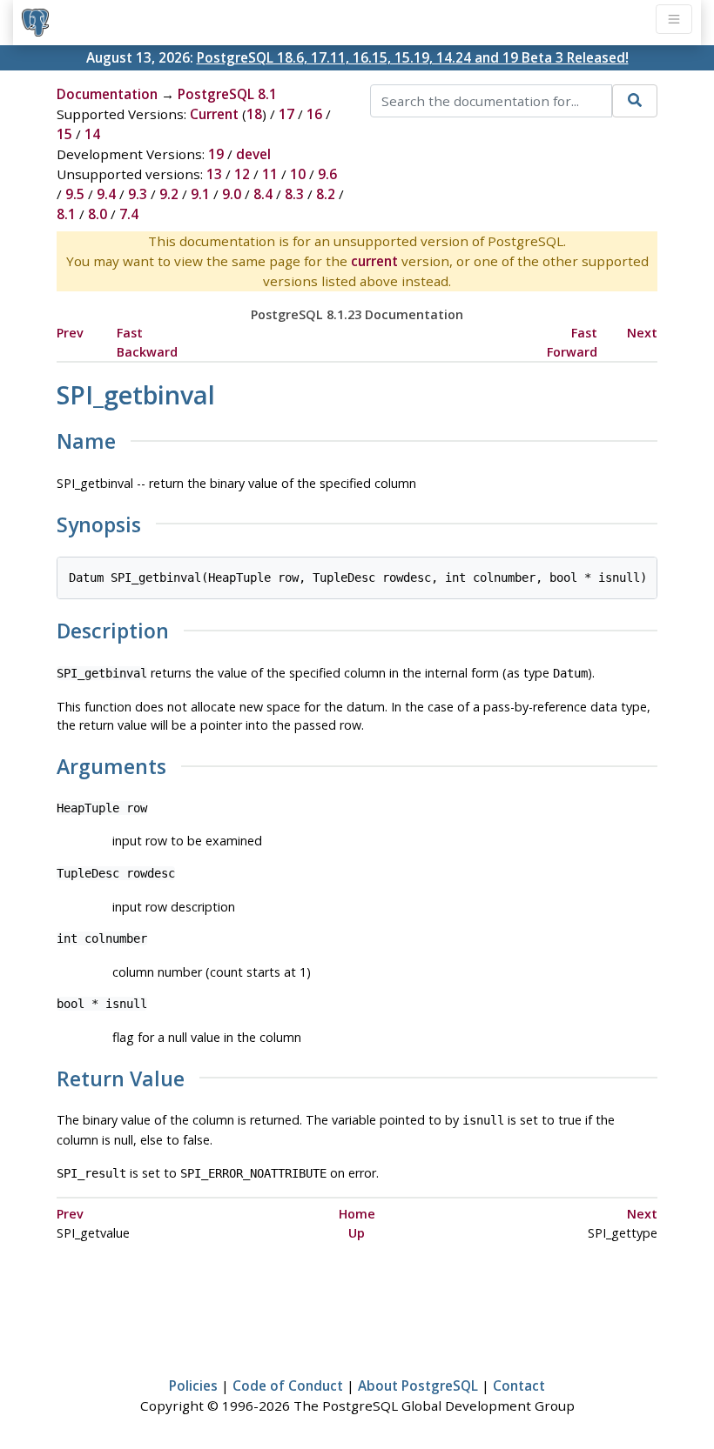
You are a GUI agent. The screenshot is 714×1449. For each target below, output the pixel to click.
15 (64, 134)
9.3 (137, 194)
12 (242, 174)
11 (270, 174)
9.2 (168, 194)
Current (214, 114)
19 (216, 154)
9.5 (74, 194)
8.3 (294, 194)
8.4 (263, 194)
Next (642, 332)
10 (298, 174)
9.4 (106, 194)
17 (286, 114)
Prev (70, 332)
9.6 (327, 174)
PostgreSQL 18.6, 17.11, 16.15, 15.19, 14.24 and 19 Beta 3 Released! (413, 57)
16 (314, 114)
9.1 (200, 194)
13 (214, 174)
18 (254, 114)
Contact (519, 1385)
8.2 (325, 194)
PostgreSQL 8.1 (227, 94)
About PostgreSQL (418, 1385)
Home (357, 1213)
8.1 (66, 214)
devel (253, 154)
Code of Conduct (287, 1385)
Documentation (107, 94)
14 (92, 134)
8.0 (97, 214)
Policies (193, 1385)
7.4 (128, 214)
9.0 (231, 194)
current (374, 261)
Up (356, 1233)
